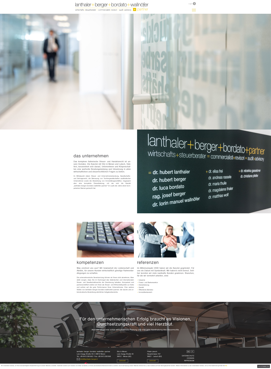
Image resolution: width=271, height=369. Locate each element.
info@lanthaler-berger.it (89, 359)
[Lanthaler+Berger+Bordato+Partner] (93, 7)
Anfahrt (122, 361)
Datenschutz (188, 356)
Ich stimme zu (263, 366)
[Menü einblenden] (194, 10)
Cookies (190, 358)
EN (188, 351)
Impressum (189, 360)
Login (190, 4)
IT (192, 351)
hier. (226, 365)
